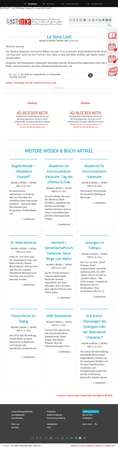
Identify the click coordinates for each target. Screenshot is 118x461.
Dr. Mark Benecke (24, 242)
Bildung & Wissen (19, 182)
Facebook (84, 75)
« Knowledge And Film (23, 82)
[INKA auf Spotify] (84, 20)
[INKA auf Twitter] (77, 20)
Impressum (99, 445)
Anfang (9, 82)
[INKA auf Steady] (106, 20)
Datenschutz (110, 445)
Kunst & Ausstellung (56, 418)
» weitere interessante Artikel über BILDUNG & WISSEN (84, 395)
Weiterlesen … (31, 219)
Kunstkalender (18, 414)
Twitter (90, 75)
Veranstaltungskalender (22, 411)
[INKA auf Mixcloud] (89, 20)
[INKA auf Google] (93, 20)
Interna (50, 4)
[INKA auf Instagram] (81, 20)
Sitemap (89, 445)
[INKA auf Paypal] (103, 20)
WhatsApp (79, 75)
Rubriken (32, 4)
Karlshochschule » (43, 82)
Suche (82, 445)
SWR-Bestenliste (59, 316)
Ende (54, 82)
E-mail (73, 75)
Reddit (96, 75)
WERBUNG (32, 103)
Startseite (74, 445)
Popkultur (51, 411)
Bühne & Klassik (54, 414)
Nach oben (87, 424)
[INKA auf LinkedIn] (100, 20)
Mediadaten (52, 424)
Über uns (16, 424)
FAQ (49, 427)
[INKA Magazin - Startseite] (11, 5)
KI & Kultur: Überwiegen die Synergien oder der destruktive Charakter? (94, 326)
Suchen (110, 25)
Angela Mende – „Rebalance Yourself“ (24, 171)
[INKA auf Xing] (97, 20)
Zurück (59, 88)
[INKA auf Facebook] (74, 20)
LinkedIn (102, 75)
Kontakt (15, 427)
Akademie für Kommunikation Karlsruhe (94, 171)
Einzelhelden (17, 418)
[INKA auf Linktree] (110, 20)
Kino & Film (87, 414)
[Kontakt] (71, 20)
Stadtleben (87, 418)
